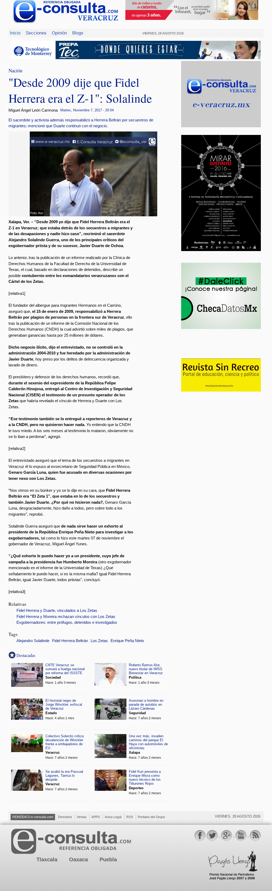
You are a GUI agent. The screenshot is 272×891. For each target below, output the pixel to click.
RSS (129, 817)
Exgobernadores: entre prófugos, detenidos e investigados (66, 622)
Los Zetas (99, 641)
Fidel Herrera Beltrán (70, 641)
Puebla (108, 859)
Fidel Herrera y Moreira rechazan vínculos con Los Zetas (65, 617)
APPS (95, 817)
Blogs (77, 33)
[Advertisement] (157, 304)
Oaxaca (78, 859)
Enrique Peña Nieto (127, 641)
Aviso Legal (113, 817)
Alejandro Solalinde (32, 641)
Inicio (15, 33)
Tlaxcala (46, 859)
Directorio (65, 817)
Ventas (82, 817)
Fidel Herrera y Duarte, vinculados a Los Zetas (56, 610)
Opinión (59, 33)
